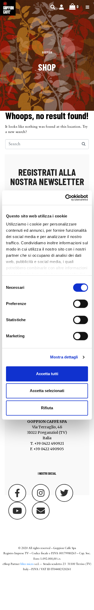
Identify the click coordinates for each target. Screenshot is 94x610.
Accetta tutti (47, 373)
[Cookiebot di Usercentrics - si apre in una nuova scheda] (66, 197)
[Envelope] (41, 511)
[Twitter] (64, 493)
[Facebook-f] (17, 493)
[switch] (80, 304)
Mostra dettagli (64, 357)
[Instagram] (41, 493)
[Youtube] (17, 511)
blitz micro (27, 564)
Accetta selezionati (47, 390)
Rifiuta (47, 408)
